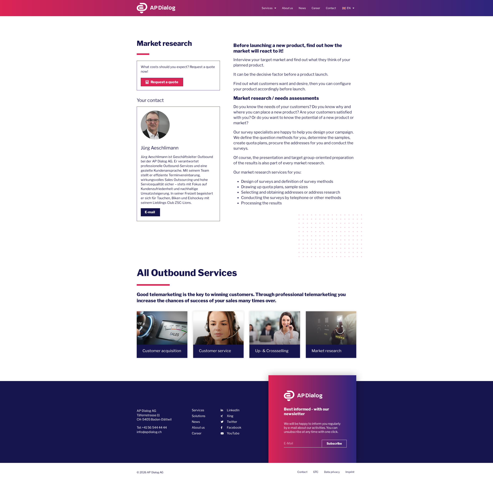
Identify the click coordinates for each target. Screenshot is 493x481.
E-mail (150, 212)
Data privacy (332, 471)
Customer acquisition (162, 350)
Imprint (349, 471)
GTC (315, 471)
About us (287, 8)
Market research (326, 350)
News (302, 8)
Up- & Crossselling (271, 350)
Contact (331, 8)
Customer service (215, 350)
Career (316, 8)
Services (267, 8)
